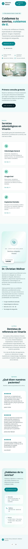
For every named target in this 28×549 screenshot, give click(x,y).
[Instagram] (15, 544)
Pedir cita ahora (8, 105)
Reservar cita (20, 3)
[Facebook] (12, 544)
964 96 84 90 (9, 48)
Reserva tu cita (7, 43)
